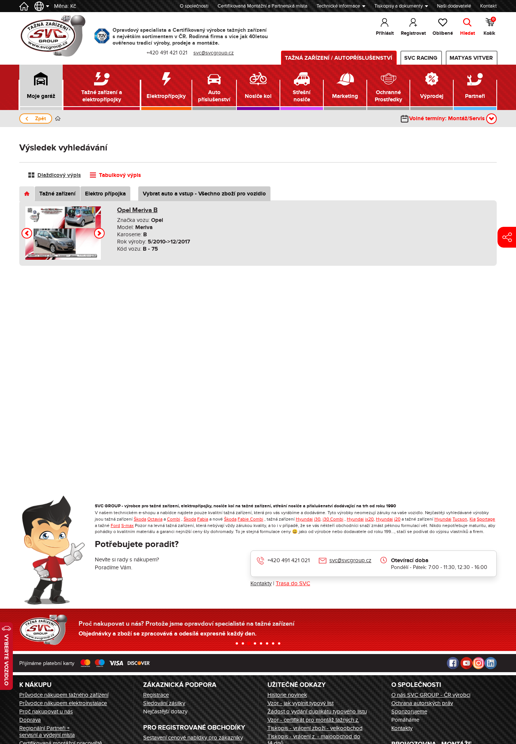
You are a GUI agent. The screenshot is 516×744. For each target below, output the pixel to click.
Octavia (154, 519)
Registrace (156, 694)
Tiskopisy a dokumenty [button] (398, 6)
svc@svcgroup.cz (350, 560)
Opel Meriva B (137, 210)
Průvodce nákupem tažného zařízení (63, 694)
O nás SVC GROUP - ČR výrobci (430, 694)
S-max (127, 525)
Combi (173, 519)
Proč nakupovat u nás (46, 711)
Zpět (40, 118)
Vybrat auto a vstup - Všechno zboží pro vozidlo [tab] (204, 193)
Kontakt (488, 6)
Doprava (30, 719)
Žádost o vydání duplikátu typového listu (317, 711)
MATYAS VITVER (471, 58)
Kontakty (261, 583)
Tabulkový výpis (120, 175)
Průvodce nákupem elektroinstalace (63, 703)
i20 (397, 519)
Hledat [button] (467, 33)
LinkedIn (491, 663)
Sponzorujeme (409, 711)
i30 (317, 519)
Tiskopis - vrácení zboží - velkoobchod (315, 728)
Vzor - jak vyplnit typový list (300, 703)
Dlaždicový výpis (59, 175)
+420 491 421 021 (288, 560)
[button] (41, 87)
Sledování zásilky (164, 703)
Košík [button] (489, 26)
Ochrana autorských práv (422, 703)
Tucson (460, 519)
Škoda (140, 519)
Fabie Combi (250, 519)
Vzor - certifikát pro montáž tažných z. (313, 719)
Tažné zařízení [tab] (57, 193)
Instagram (479, 663)
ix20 (369, 519)
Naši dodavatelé (454, 6)
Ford (115, 525)
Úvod (57, 118)
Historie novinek (287, 694)
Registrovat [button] (413, 33)
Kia (473, 519)
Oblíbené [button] (443, 33)
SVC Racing (420, 58)
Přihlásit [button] (385, 33)
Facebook (453, 663)
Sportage (486, 519)
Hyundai (304, 519)
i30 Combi (333, 519)
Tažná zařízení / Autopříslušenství (338, 58)
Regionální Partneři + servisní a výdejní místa (47, 731)
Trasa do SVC (293, 583)
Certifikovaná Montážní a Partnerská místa (262, 6)
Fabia (202, 519)
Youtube (466, 663)
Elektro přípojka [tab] (105, 193)
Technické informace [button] (338, 6)
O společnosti (194, 6)
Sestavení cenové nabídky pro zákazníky (193, 737)
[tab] (26, 193)
